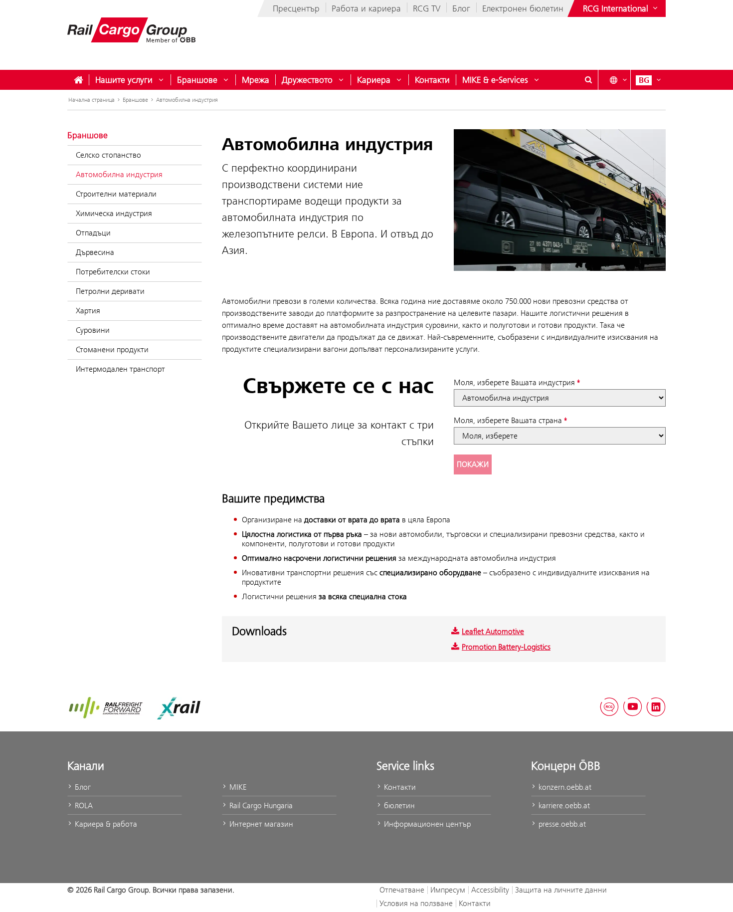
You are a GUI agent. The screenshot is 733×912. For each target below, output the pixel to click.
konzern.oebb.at (564, 787)
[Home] (78, 80)
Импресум (447, 890)
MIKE (236, 787)
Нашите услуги (124, 80)
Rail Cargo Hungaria (260, 805)
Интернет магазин (260, 824)
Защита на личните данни (561, 890)
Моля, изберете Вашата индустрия (514, 382)
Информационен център (426, 824)
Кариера (373, 80)
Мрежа (255, 80)
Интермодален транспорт (120, 369)
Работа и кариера (366, 8)
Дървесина (95, 252)
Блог (461, 8)
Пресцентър (296, 8)
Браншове (197, 80)
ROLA (83, 805)
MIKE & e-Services (495, 80)
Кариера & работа (105, 824)
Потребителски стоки (113, 271)
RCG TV (426, 8)
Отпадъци (93, 232)
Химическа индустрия (114, 213)
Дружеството (307, 80)
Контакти (432, 80)
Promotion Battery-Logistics (506, 647)
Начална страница (91, 99)
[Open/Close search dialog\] (588, 80)
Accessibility (490, 890)
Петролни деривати (110, 291)
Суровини (93, 330)
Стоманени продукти (112, 349)
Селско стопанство (108, 155)
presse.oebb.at (561, 824)
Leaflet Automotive (493, 631)
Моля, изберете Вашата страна (508, 420)
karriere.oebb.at (563, 805)
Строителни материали (116, 194)
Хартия (88, 310)
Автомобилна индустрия (187, 99)
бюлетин (398, 805)
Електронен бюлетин (522, 8)
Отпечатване (401, 890)
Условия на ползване (416, 903)
